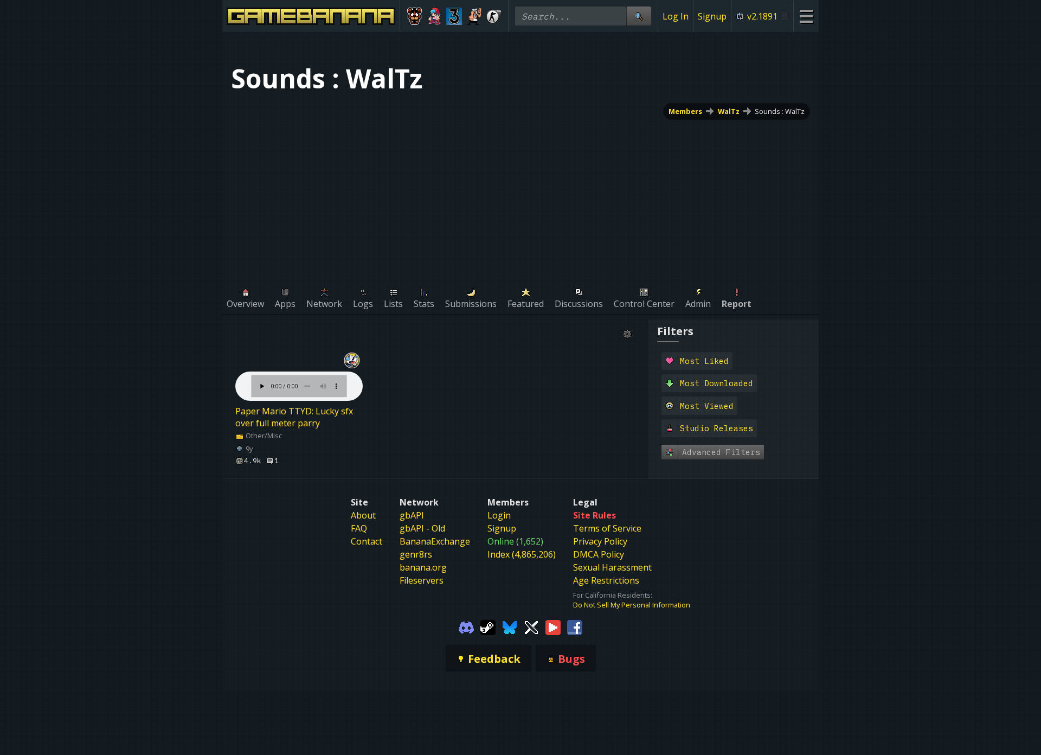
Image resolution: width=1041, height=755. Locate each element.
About (363, 515)
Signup (712, 16)
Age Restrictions (606, 580)
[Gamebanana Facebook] (574, 626)
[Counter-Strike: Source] (494, 16)
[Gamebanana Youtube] (553, 626)
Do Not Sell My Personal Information (631, 605)
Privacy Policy (600, 541)
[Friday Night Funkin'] (435, 16)
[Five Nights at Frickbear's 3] (414, 16)
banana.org (423, 567)
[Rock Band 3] (454, 16)
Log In (676, 16)
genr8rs (416, 554)
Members (685, 111)
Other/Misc (263, 435)
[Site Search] (638, 16)
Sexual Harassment (612, 567)
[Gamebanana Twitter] (531, 626)
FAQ (359, 528)
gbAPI (412, 515)
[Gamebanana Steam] (488, 626)
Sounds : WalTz (780, 111)
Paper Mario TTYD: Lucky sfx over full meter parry (294, 417)
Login (499, 515)
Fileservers (422, 580)
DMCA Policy (598, 554)
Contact (366, 541)
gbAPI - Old (422, 528)
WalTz (729, 111)
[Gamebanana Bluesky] (509, 626)
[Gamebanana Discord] (466, 626)
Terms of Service (607, 528)
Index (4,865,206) (521, 554)
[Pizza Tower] (474, 16)
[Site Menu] (806, 16)
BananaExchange (435, 541)
